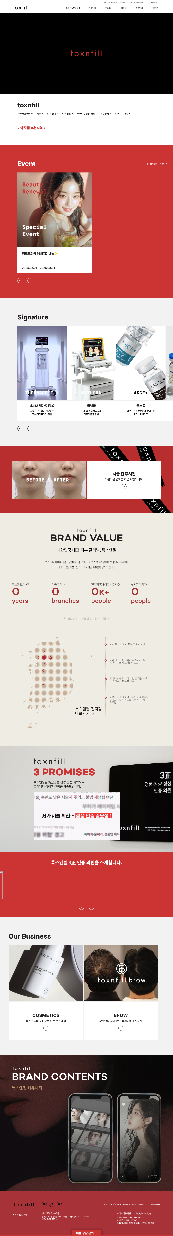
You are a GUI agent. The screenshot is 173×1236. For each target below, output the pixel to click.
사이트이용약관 (124, 1213)
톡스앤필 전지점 (88, 711)
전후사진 (155, 8)
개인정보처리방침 (143, 1213)
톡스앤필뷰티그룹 (73, 8)
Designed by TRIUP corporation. (148, 1204)
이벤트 (123, 8)
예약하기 (139, 8)
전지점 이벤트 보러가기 (155, 163)
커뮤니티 (108, 8)
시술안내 (92, 8)
